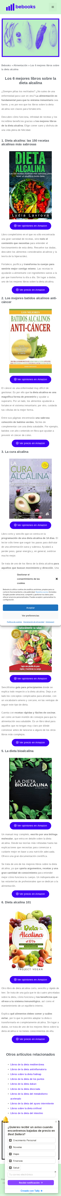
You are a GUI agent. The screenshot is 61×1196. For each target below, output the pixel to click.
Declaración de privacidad (33, 622)
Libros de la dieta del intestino (26, 1113)
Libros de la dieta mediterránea (27, 1064)
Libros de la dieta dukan (23, 1084)
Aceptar (30, 607)
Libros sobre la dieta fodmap (25, 1074)
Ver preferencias (30, 615)
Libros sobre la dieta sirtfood (25, 1108)
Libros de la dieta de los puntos (27, 1079)
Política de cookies (14, 622)
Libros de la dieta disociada (25, 1089)
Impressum (50, 622)
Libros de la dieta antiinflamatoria (28, 1069)
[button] (56, 579)
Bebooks (6, 65)
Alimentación (20, 65)
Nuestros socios (42, 592)
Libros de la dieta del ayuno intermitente (32, 1103)
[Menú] (53, 7)
